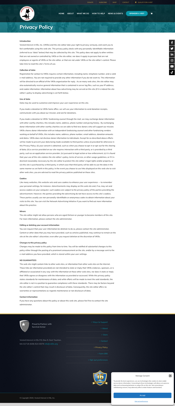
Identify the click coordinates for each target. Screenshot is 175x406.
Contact (104, 341)
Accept (142, 395)
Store (105, 334)
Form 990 (103, 353)
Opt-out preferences (141, 401)
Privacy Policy (101, 347)
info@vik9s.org (51, 344)
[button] (170, 376)
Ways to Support (100, 322)
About (105, 328)
